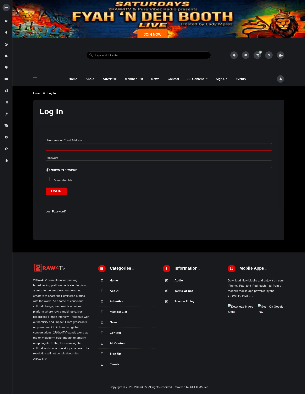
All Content (118, 343)
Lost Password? (56, 211)
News (113, 322)
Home (36, 93)
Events (115, 364)
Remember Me (62, 180)
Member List (118, 311)
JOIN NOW (152, 34)
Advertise (116, 301)
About (114, 290)
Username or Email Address (64, 140)
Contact (115, 332)
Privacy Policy (184, 301)
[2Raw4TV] (50, 55)
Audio (178, 280)
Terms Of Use (183, 290)
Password (52, 157)
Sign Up (115, 353)
